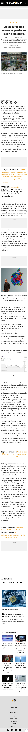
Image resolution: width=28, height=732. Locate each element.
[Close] (23, 354)
